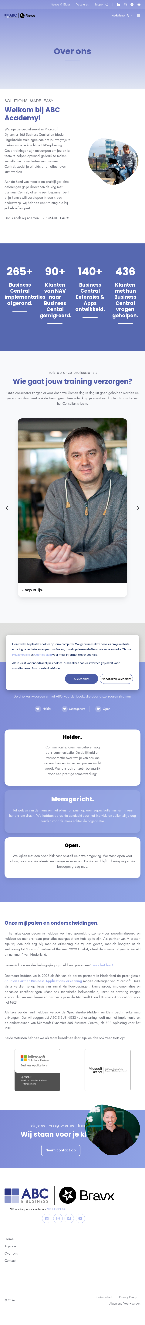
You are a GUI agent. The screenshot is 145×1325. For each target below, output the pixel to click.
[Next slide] (138, 508)
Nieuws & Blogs (60, 4)
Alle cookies (81, 678)
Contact (10, 1260)
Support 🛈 (101, 4)
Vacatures (82, 4)
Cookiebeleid (43, 654)
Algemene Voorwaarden (124, 1303)
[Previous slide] (7, 508)
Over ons (11, 1253)
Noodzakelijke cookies (116, 678)
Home (9, 1239)
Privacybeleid (21, 654)
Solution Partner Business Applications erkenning (43, 981)
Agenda (10, 1246)
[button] (138, 15)
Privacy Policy (128, 1297)
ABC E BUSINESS (56, 1209)
